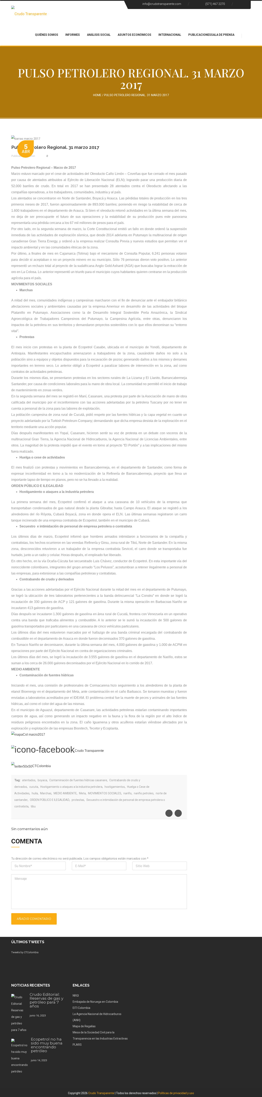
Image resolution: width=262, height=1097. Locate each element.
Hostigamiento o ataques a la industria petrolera (71, 786)
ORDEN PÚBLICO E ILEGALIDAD (49, 799)
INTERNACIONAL (169, 34)
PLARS (77, 1044)
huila (35, 793)
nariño (127, 793)
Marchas (45, 793)
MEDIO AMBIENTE (65, 793)
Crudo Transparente (101, 1093)
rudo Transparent (89, 750)
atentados (28, 780)
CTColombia (41, 766)
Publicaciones (199, 34)
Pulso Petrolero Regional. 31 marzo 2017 (55, 147)
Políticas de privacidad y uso (176, 1093)
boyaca (42, 780)
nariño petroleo (144, 793)
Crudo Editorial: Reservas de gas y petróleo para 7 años (46, 1000)
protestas (78, 799)
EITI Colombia (81, 1007)
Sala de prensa (222, 34)
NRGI (76, 995)
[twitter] (178, 813)
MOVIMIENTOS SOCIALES (104, 793)
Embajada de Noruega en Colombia (95, 1001)
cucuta (33, 786)
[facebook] (169, 813)
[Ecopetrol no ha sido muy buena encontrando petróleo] (19, 1057)
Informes (72, 34)
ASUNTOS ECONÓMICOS (134, 34)
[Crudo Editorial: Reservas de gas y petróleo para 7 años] (19, 1013)
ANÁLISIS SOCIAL (99, 34)
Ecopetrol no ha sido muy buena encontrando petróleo (46, 1045)
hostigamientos (115, 786)
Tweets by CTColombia (24, 952)
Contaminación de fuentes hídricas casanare (78, 780)
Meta (82, 793)
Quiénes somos (46, 34)
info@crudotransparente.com (161, 4)
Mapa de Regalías (84, 1026)
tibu (33, 806)
